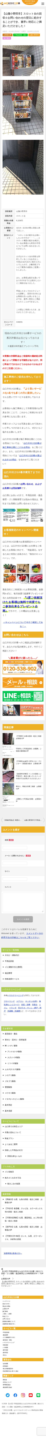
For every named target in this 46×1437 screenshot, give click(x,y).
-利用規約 (5, 1366)
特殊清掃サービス (12, 979)
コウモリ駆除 (10, 1093)
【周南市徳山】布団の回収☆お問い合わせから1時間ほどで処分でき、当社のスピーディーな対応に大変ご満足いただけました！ (13, 820)
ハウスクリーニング (15, 995)
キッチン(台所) (31, 1001)
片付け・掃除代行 (12, 955)
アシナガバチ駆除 (14, 1052)
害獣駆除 (8, 1087)
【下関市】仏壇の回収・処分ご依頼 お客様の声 (29, 737)
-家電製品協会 (7, 1384)
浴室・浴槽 (25, 1005)
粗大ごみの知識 (13, 1184)
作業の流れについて (13, 1132)
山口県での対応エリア (14, 1126)
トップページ (6, 1301)
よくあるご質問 (11, 1144)
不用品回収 (9, 961)
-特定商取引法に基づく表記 (10, 1371)
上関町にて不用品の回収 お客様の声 (28, 800)
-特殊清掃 (5, 1345)
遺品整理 (8, 973)
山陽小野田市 (34, 35)
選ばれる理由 (6, 1306)
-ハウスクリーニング (8, 1342)
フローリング (9, 1001)
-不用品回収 (6, 1332)
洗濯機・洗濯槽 (13, 1011)
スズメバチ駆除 (13, 1057)
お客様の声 (7, 35)
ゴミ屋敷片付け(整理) (13, 967)
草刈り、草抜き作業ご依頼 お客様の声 (28, 788)
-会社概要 (5, 1363)
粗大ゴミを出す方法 (13, 1178)
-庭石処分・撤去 (7, 1340)
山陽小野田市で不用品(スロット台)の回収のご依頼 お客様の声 (34, 820)
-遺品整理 (5, 1335)
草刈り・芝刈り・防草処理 (15, 1040)
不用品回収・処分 (20, 35)
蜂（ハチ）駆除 (11, 1046)
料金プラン (9, 1138)
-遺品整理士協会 (7, 1387)
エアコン (20, 1001)
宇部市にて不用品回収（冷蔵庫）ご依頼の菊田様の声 (28, 750)
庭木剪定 (8, 1105)
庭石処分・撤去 (11, 1034)
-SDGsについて (7, 1382)
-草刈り (5, 1355)
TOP (22, 1272)
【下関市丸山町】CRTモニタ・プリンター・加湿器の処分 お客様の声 (29, 762)
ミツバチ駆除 (12, 1063)
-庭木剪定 (5, 1352)
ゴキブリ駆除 (10, 1081)
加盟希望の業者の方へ (13, 1253)
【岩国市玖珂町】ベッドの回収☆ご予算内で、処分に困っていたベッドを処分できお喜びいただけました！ (28, 776)
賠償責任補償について (9, 1321)
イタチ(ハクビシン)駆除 (14, 1099)
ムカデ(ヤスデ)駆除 (12, 1069)
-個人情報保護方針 (8, 1368)
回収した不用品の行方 (14, 1150)
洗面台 (34, 1005)
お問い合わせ (6, 1319)
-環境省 (5, 1379)
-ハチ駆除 (5, 1347)
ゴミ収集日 (9, 1172)
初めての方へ (6, 1303)
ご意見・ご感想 (7, 1314)
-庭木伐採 (5, 1350)
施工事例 (7, 38)
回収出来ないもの (14, 1156)
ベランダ (12, 1008)
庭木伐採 (8, 1111)
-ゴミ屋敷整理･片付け (9, 1337)
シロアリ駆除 (10, 1075)
